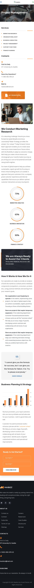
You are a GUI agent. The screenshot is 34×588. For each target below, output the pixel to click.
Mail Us (3, 84)
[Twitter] (1, 502)
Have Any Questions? (8, 74)
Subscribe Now (11, 470)
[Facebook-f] (5, 502)
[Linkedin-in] (9, 502)
